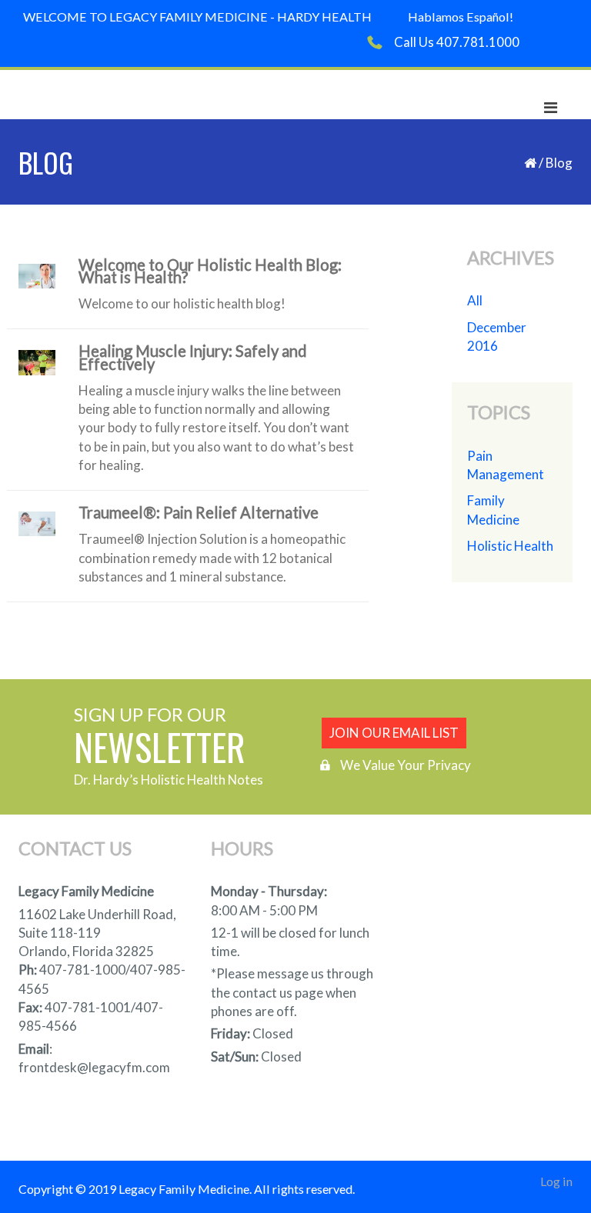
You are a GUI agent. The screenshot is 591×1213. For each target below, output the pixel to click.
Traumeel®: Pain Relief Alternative (198, 514)
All (474, 300)
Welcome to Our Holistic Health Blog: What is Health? (210, 272)
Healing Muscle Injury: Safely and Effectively (192, 358)
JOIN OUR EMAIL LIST (394, 733)
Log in (556, 1181)
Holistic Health (510, 546)
